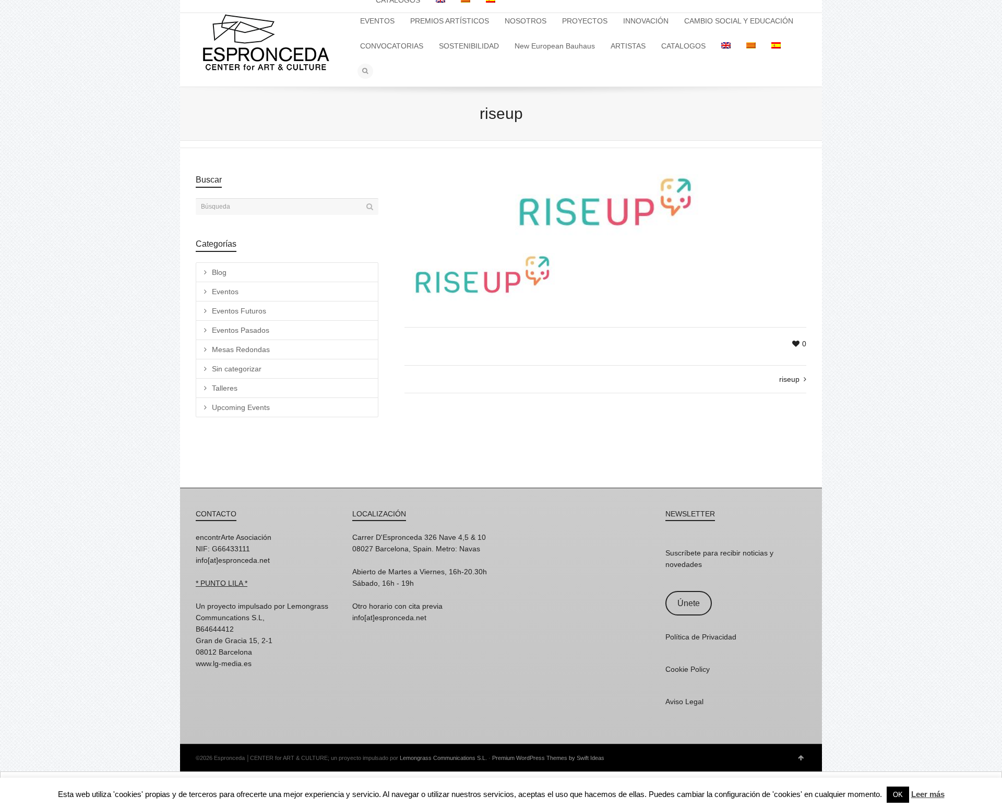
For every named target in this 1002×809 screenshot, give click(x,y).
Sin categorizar (236, 369)
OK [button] (898, 795)
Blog (219, 272)
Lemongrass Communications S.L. (443, 758)
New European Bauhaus (555, 46)
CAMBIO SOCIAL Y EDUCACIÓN (738, 21)
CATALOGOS (683, 46)
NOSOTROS (525, 21)
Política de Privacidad (700, 637)
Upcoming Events (241, 407)
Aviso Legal (684, 701)
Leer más (928, 794)
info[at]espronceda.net (233, 560)
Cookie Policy (687, 669)
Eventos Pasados (240, 330)
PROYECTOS (584, 21)
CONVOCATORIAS (391, 46)
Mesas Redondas (241, 349)
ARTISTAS (628, 46)
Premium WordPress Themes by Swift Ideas (548, 758)
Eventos (225, 291)
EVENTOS (377, 21)
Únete (688, 603)
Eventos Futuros (239, 311)
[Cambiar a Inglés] (726, 45)
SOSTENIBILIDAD (469, 46)
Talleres (224, 388)
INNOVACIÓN (646, 21)
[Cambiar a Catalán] (751, 45)
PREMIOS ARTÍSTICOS (449, 21)
